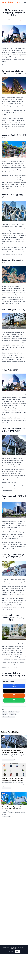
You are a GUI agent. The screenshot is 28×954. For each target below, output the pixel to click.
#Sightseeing (13, 714)
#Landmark (11, 711)
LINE (14, 701)
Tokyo (20, 20)
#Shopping (4, 714)
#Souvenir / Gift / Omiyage (8, 716)
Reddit (14, 696)
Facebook (14, 686)
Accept (17, 951)
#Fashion (4, 711)
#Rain (17, 711)
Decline (11, 951)
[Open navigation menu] (25, 2)
